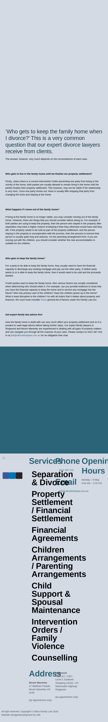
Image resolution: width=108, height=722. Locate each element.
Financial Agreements (42, 534)
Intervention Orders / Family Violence (42, 634)
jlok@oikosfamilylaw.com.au (25, 335)
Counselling (42, 657)
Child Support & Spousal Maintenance (42, 598)
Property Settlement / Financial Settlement (42, 506)
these (44, 299)
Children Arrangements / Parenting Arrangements (42, 562)
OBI (38, 715)
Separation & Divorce (42, 478)
